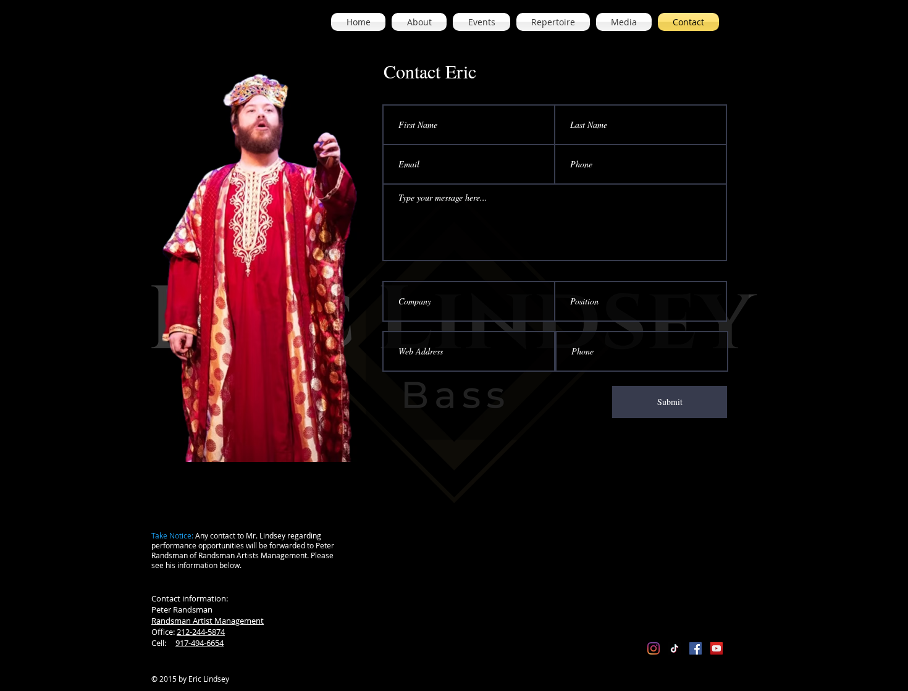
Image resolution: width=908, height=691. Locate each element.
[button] (419, 22)
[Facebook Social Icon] (695, 648)
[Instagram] (653, 648)
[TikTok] (674, 648)
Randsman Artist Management (207, 620)
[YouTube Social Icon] (716, 648)
